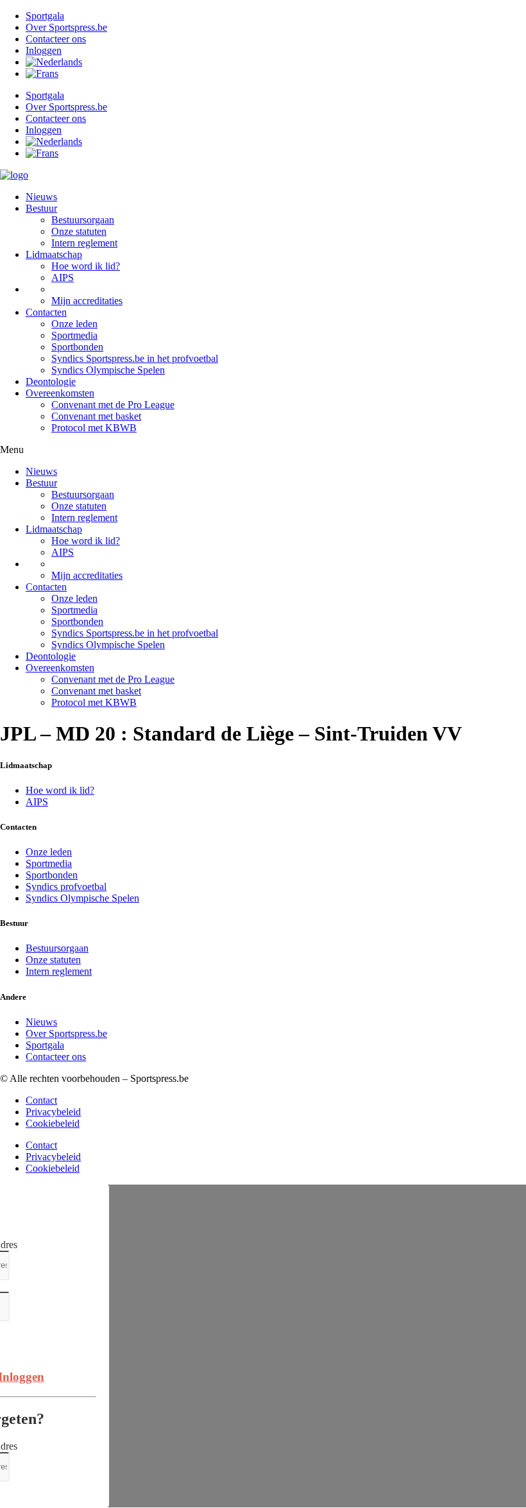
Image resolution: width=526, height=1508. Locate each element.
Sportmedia (74, 335)
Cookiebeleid (53, 1123)
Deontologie (51, 381)
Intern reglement (84, 242)
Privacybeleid (53, 1111)
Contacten (46, 312)
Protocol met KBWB (94, 427)
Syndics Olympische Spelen (108, 369)
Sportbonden (77, 346)
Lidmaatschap (54, 254)
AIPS (62, 277)
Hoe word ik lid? (85, 266)
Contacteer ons (56, 38)
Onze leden (74, 323)
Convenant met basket (96, 416)
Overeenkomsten (60, 393)
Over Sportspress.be (66, 27)
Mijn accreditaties (87, 300)
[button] (263, 450)
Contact (41, 1100)
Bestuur (41, 208)
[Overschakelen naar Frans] (42, 73)
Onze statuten (78, 231)
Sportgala (45, 15)
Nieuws (41, 196)
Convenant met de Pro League (112, 404)
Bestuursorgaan (82, 219)
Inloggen (44, 50)
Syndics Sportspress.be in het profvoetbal (134, 358)
